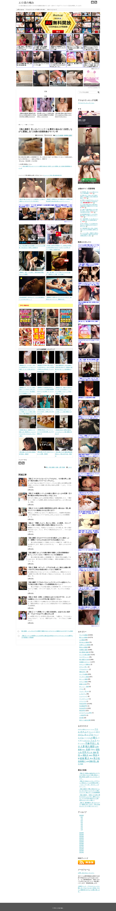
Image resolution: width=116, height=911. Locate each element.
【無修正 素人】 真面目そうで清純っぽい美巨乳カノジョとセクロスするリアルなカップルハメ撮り (27, 433)
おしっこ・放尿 (84, 686)
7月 (82, 819)
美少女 (96, 758)
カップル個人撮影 (84, 654)
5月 (82, 822)
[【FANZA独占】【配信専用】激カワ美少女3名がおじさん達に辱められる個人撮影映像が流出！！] (39, 326)
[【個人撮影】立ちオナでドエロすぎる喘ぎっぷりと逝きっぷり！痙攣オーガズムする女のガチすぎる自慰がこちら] (23, 541)
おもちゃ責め (81, 729)
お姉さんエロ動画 (84, 645)
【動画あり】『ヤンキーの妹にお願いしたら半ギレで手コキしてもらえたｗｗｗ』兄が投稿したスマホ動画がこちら (27, 390)
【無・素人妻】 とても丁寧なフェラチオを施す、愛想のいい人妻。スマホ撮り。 (58, 273)
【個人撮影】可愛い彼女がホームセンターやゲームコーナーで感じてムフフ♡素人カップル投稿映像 (89, 790)
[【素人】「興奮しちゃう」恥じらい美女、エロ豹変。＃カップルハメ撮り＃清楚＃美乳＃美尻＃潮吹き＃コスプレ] (23, 526)
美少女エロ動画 (84, 642)
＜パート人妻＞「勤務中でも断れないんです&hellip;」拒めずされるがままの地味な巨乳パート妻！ (89, 234)
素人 (47, 467)
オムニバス (92, 732)
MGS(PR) (82, 710)
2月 (82, 828)
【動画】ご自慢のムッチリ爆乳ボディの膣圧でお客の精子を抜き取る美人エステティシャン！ (59, 200)
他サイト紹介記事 (84, 720)
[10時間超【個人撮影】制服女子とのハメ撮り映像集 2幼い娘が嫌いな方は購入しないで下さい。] (39, 345)
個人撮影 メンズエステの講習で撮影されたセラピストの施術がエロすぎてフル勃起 (47, 631)
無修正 (91, 755)
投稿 (63, 467)
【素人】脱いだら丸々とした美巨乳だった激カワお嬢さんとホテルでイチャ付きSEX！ (32, 200)
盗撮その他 (82, 684)
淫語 (81, 755)
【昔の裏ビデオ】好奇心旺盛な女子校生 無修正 (27, 453)
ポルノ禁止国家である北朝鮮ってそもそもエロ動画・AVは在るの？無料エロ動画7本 (32, 246)
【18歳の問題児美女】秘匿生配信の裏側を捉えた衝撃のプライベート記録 (88, 206)
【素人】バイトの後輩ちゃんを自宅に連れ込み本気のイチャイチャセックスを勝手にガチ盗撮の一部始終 (47, 636)
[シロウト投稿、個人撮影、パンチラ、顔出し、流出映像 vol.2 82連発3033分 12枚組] (66, 326)
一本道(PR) (82, 715)
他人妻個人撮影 (84, 652)
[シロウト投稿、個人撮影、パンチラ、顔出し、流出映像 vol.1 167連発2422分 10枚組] (25, 326)
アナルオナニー (84, 669)
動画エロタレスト (96, 68)
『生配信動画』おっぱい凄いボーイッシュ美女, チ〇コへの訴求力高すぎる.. (89, 220)
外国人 (83, 749)
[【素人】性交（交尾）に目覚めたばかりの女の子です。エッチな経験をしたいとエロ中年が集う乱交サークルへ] (23, 600)
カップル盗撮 (83, 674)
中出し (93, 743)
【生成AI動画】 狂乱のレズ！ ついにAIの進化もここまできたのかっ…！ (31, 298)
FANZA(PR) (83, 703)
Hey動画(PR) (83, 706)
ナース (86, 738)
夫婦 (56, 467)
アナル (81, 689)
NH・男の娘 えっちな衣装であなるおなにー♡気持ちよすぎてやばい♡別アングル (89, 225)
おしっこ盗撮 (83, 679)
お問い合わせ (20, 9)
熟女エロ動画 (83, 647)
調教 (91, 761)
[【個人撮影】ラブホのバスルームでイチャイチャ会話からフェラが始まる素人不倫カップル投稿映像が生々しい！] (23, 585)
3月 (82, 826)
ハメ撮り (92, 737)
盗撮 (82, 758)
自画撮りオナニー (84, 662)
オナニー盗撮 (83, 681)
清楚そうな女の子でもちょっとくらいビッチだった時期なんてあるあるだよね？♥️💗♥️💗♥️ (89, 201)
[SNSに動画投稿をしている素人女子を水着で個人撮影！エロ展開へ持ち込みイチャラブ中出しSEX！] (66, 345)
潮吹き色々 (82, 672)
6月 (82, 820)
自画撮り (82, 761)
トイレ (81, 738)
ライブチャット (84, 657)
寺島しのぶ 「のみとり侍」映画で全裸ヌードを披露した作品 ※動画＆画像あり (89, 197)
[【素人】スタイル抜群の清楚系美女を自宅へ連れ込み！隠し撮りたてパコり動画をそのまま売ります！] (23, 511)
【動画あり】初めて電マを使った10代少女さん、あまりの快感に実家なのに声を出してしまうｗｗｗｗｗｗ (45, 368)
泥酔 (94, 752)
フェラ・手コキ (84, 691)
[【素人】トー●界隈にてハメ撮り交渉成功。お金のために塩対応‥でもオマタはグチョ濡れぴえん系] (23, 615)
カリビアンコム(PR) (85, 713)
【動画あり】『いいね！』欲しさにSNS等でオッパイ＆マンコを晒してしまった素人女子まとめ (27, 368)
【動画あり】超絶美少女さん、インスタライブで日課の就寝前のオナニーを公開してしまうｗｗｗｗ (45, 390)
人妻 (60, 467)
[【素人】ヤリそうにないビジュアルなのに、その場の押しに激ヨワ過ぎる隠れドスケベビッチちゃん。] (23, 482)
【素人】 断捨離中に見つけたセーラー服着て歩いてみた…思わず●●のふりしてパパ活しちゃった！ (89, 804)
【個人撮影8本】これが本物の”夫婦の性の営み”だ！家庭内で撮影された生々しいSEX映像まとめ (63, 368)
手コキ (89, 752)
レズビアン (82, 694)
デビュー (96, 735)
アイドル (92, 729)
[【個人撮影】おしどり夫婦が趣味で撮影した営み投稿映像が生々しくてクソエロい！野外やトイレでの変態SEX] (23, 556)
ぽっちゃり (87, 729)
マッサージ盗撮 (84, 676)
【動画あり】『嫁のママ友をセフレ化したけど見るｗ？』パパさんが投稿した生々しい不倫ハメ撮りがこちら (63, 390)
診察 (87, 761)
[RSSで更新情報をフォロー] (95, 2)
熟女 (95, 755)
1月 (82, 829)
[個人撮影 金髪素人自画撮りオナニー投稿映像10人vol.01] (25, 345)
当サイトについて (52, 9)
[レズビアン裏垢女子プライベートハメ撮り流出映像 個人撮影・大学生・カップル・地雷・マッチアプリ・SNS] (52, 345)
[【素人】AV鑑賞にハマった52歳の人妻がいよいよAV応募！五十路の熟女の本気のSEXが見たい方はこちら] (23, 497)
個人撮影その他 (84, 659)
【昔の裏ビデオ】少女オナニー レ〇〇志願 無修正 (46, 453)
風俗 (81, 764)
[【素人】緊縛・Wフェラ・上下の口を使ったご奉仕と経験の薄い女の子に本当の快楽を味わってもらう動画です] (23, 571)
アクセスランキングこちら (86, 103)
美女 (91, 758)
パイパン (86, 740)
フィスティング (84, 699)
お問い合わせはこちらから (86, 873)
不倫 (87, 743)
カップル (88, 734)
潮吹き (86, 755)
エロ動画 (82, 640)
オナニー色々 (83, 667)
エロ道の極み (26, 2)
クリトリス (82, 701)
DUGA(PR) (82, 708)
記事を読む (31, 489)
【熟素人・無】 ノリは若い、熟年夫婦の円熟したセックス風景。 (31, 273)
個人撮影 (52, 467)
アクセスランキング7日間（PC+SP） (36, 9)
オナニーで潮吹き (84, 664)
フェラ (93, 740)
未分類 (81, 717)
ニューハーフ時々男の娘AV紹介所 (52, 175)
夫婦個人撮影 (68, 135)
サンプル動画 (59, 135)
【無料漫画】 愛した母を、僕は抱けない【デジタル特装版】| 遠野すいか (89, 229)
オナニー (84, 732)
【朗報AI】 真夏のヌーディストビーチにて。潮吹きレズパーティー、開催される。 (58, 298)
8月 (82, 817)
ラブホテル (82, 743)
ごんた (70, 467)
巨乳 (84, 752)
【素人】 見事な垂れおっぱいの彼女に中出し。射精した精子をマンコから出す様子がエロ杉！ (88, 211)
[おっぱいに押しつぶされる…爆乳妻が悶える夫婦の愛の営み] (52, 326)
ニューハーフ (83, 696)
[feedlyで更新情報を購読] (92, 2)
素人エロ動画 (83, 637)
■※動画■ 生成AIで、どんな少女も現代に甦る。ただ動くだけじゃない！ (89, 215)
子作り (92, 749)
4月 (82, 824)
